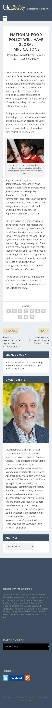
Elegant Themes (25, 697)
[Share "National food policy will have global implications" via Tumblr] (26, 311)
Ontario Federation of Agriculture (23, 72)
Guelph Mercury (30, 58)
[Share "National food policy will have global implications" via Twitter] (14, 311)
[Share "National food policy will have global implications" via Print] (32, 317)
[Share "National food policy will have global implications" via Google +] (20, 311)
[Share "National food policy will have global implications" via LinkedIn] (37, 311)
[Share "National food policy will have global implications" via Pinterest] (32, 311)
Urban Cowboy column (31, 284)
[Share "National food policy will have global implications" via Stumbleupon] (20, 317)
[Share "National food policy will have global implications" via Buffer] (43, 311)
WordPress (26, 700)
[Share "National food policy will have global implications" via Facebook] (9, 311)
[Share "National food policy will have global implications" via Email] (26, 317)
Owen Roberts (26, 55)
